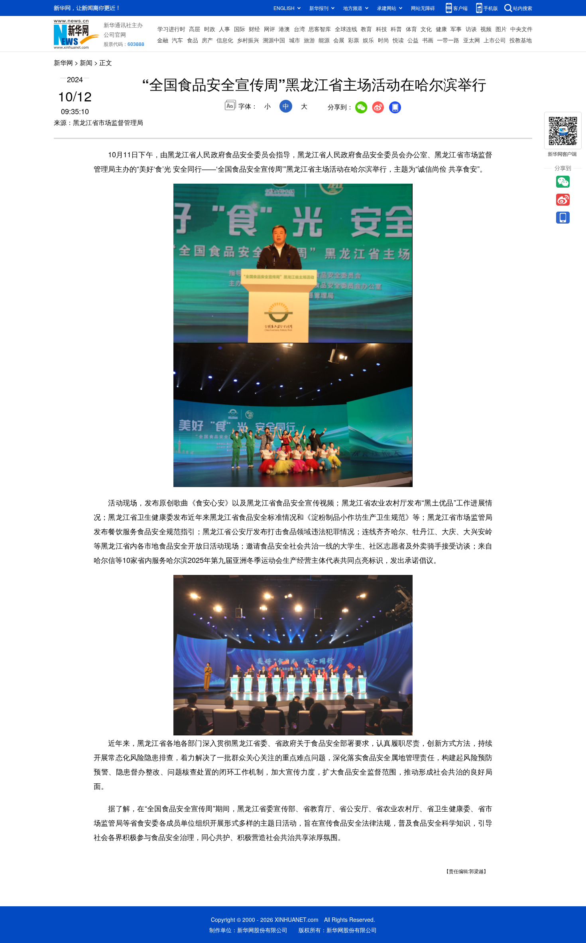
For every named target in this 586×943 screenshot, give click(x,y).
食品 (192, 40)
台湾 (299, 29)
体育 (411, 29)
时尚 (383, 40)
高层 (194, 29)
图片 (501, 29)
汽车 (177, 40)
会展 (338, 40)
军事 (456, 29)
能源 (324, 40)
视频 (486, 29)
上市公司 (495, 40)
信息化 (224, 40)
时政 (209, 29)
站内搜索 (522, 7)
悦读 (398, 40)
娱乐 (368, 40)
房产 (207, 40)
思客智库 (320, 29)
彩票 (353, 40)
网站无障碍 (423, 7)
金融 (162, 40)
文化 (426, 29)
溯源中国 (274, 40)
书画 (427, 40)
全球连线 (346, 29)
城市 (294, 40)
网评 (269, 29)
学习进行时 (171, 29)
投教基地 (520, 40)
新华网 (63, 62)
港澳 (284, 29)
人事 (224, 29)
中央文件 (521, 29)
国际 (239, 29)
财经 (254, 29)
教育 (366, 29)
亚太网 (471, 40)
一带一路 (448, 40)
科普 (396, 29)
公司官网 (115, 34)
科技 (381, 29)
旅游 (309, 40)
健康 (441, 29)
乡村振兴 (248, 40)
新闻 (86, 62)
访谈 (471, 29)
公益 (413, 40)
